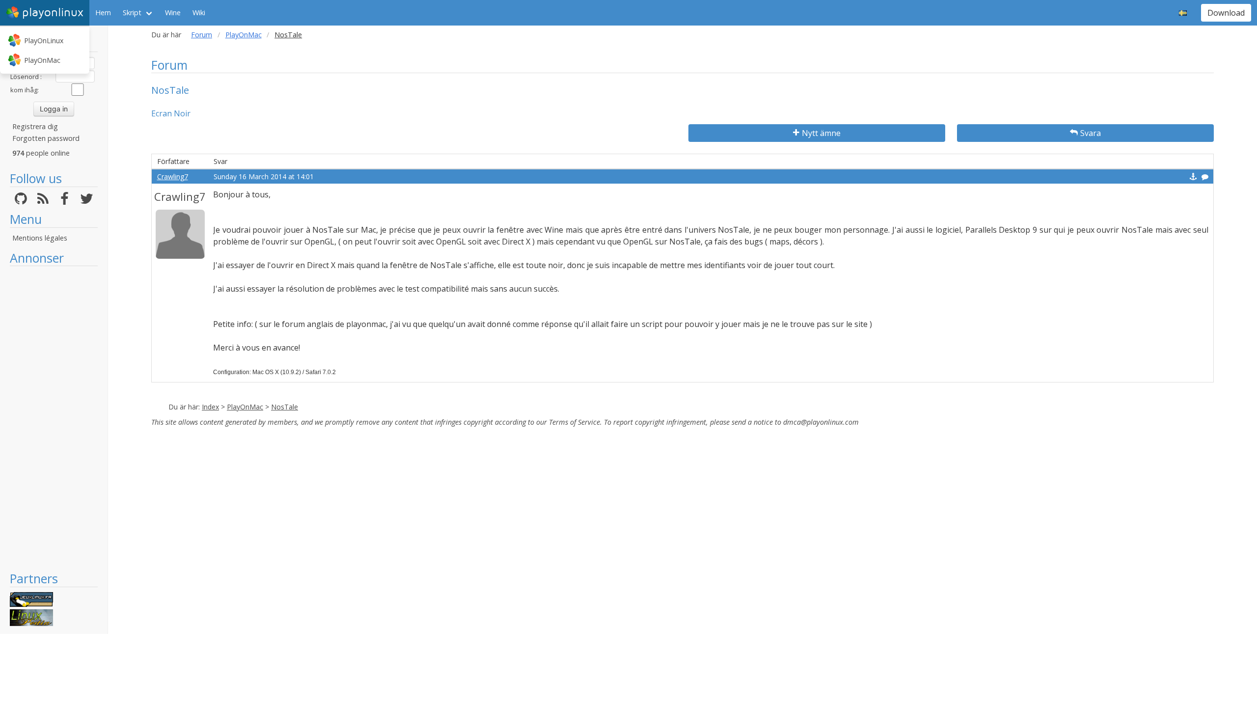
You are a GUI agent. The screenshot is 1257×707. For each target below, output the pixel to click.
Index (210, 406)
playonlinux (52, 12)
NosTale (284, 406)
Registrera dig (35, 126)
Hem (103, 12)
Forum (201, 34)
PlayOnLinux (43, 40)
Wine (173, 12)
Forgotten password (46, 138)
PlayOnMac (42, 60)
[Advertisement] (54, 418)
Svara (1090, 133)
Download (1226, 12)
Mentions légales (39, 238)
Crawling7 (172, 176)
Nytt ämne (821, 133)
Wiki (198, 12)
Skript (132, 12)
